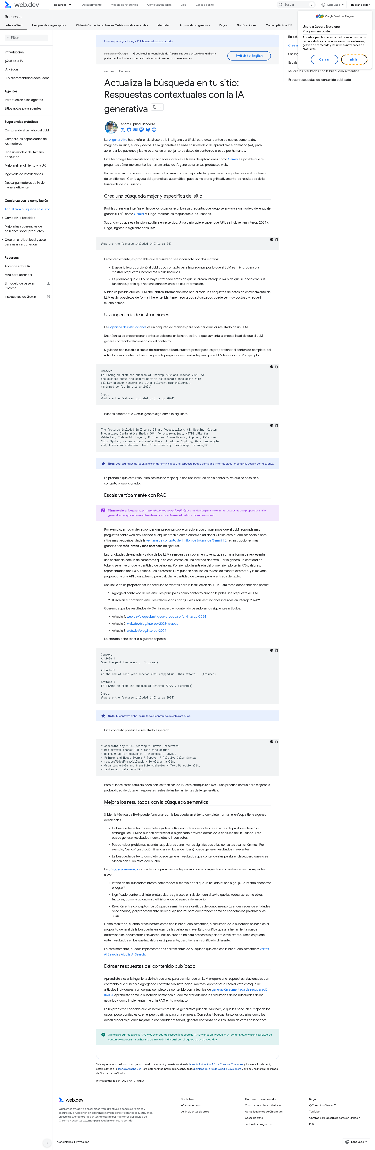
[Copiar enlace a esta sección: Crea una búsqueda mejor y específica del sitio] (205, 196)
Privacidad (82, 1141)
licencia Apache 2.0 (129, 1069)
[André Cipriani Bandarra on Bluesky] (148, 131)
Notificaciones (246, 25)
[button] (26, 218)
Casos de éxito (205, 4)
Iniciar (354, 60)
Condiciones (65, 1141)
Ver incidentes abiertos (195, 1111)
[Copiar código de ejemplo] (276, 239)
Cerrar (324, 60)
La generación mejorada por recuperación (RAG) (157, 510)
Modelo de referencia (124, 4)
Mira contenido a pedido (157, 41)
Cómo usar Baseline (159, 4)
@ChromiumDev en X (322, 1105)
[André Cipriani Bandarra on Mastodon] (141, 131)
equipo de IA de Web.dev (201, 1039)
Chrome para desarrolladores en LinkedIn (334, 1118)
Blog (183, 4)
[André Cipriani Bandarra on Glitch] (135, 131)
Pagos (223, 25)
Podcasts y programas (258, 1124)
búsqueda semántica (123, 869)
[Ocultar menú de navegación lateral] (47, 1143)
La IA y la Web (13, 25)
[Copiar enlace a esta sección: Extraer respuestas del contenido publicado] (199, 966)
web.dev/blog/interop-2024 (146, 631)
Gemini (233, 159)
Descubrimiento (92, 4)
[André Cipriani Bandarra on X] (123, 131)
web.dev (109, 71)
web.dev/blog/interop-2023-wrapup (153, 624)
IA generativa (117, 140)
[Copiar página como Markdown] (154, 107)
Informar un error (191, 1105)
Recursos (60, 4)
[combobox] (296, 4)
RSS (311, 1124)
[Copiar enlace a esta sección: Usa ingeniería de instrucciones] (172, 315)
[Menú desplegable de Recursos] (72, 4)
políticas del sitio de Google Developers (217, 1069)
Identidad (163, 25)
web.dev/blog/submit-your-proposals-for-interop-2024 (166, 617)
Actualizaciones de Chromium (264, 1111)
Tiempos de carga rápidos (49, 25)
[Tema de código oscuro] (271, 239)
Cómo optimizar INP (279, 25)
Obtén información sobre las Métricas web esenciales (112, 25)
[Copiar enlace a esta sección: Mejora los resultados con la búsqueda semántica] (211, 802)
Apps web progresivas (195, 25)
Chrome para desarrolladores (263, 1105)
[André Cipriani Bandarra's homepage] (154, 131)
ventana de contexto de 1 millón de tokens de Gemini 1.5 (186, 540)
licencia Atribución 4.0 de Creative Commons (216, 1064)
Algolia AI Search (133, 954)
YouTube (314, 1111)
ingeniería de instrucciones (127, 327)
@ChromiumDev (233, 1034)
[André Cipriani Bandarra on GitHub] (129, 131)
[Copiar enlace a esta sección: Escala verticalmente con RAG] (169, 495)
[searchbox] (26, 38)
